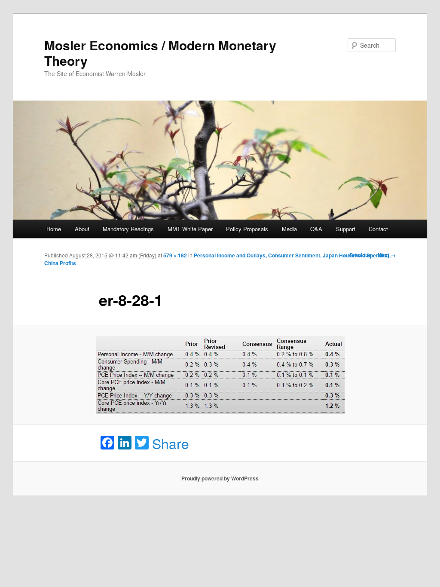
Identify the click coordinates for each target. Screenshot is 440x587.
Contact (378, 229)
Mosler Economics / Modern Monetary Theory (160, 53)
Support (345, 229)
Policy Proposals (247, 229)
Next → (387, 255)
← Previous (357, 255)
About (82, 229)
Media (289, 229)
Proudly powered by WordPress (220, 478)
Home (53, 229)
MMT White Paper (190, 229)
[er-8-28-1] (220, 375)
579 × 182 (175, 255)
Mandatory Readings (128, 229)
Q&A (316, 229)
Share (170, 443)
